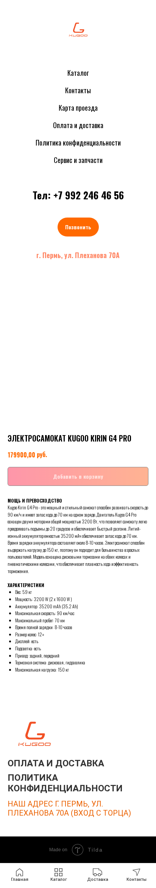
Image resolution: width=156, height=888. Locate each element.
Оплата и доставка (78, 125)
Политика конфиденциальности (78, 142)
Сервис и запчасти (78, 160)
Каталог (78, 73)
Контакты (78, 90)
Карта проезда (78, 108)
